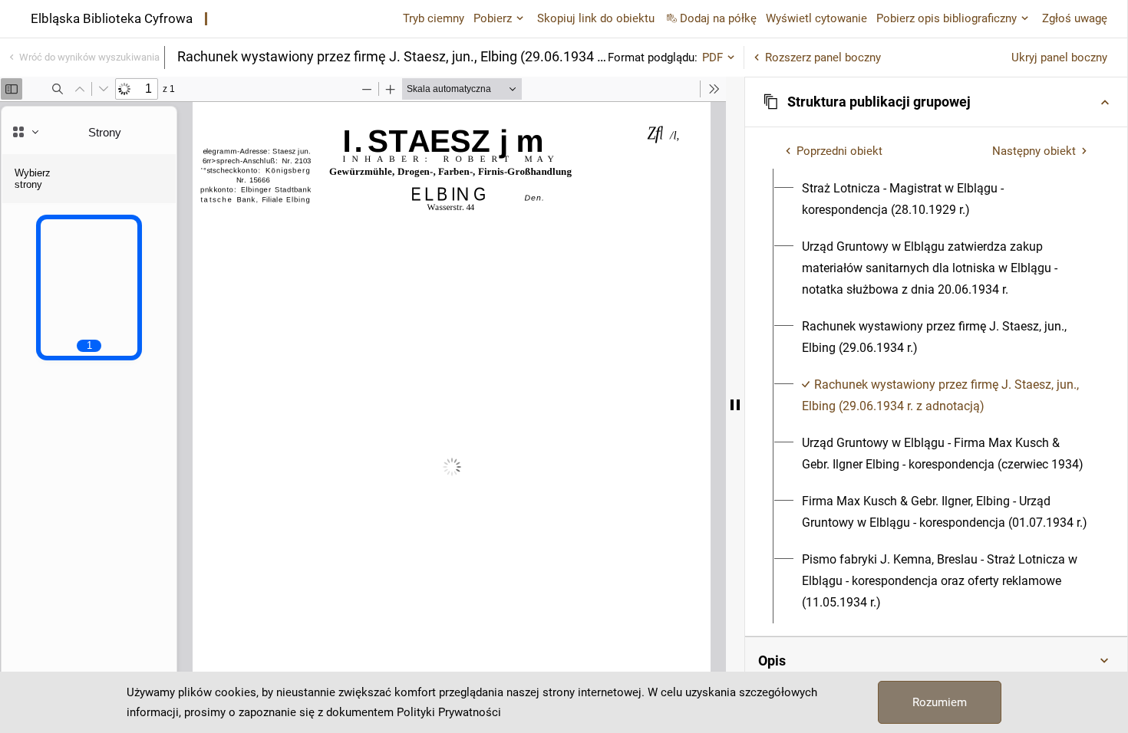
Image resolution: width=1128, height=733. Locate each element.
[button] (936, 102)
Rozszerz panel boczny (823, 57)
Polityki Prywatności (449, 712)
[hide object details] (735, 405)
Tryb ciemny (433, 18)
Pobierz (492, 18)
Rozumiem (939, 702)
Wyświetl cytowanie (816, 18)
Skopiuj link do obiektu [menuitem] (596, 18)
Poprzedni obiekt (839, 151)
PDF (712, 57)
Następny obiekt (1034, 151)
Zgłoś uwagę (1074, 18)
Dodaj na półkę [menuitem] (718, 18)
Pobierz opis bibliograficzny (946, 18)
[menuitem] (945, 199)
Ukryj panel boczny (1059, 57)
